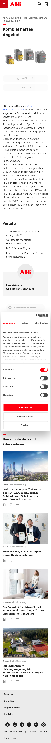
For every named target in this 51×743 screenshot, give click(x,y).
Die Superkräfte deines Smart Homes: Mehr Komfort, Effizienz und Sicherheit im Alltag (23, 610)
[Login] (46, 4)
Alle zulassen (25, 407)
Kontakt (8, 714)
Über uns (8, 694)
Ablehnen (25, 425)
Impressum (10, 738)
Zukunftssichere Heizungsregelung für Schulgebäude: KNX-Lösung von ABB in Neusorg (23, 671)
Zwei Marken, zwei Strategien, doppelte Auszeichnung (22, 553)
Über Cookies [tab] (41, 323)
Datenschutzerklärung (15, 731)
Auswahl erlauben (25, 416)
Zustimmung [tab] (9, 323)
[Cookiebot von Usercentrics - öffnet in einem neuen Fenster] (36, 315)
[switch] (44, 378)
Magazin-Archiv (12, 707)
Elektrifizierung (18, 484)
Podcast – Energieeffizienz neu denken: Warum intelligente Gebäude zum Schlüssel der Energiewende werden (23, 494)
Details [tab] (25, 323)
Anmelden (9, 701)
